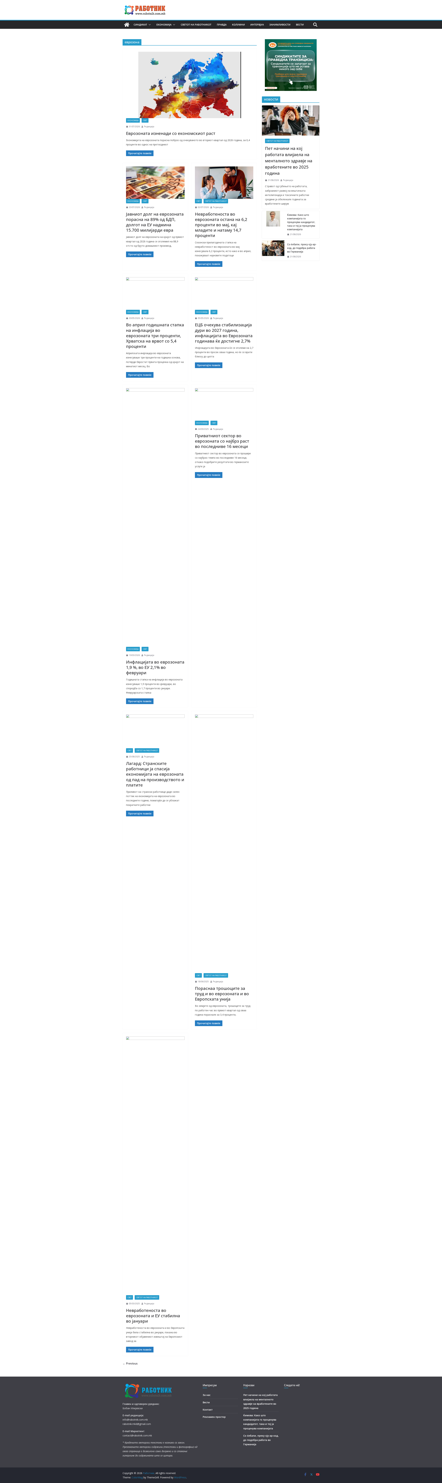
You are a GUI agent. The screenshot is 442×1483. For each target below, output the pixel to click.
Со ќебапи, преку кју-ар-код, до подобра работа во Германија (301, 248)
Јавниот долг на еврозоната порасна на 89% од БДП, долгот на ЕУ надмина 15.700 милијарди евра (155, 222)
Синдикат (140, 24)
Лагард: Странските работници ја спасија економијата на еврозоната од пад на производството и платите (155, 774)
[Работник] (127, 25)
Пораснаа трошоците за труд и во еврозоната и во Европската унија (222, 993)
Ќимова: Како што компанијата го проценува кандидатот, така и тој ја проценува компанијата (301, 222)
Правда (222, 24)
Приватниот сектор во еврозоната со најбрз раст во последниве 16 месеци (222, 441)
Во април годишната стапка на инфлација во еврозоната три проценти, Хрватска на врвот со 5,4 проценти (155, 335)
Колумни (238, 24)
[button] (149, 24)
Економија (163, 24)
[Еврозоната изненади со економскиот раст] (189, 85)
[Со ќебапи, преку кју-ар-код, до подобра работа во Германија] (273, 250)
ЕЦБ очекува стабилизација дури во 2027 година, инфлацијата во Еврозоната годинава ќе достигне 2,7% (224, 333)
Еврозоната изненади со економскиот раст (170, 133)
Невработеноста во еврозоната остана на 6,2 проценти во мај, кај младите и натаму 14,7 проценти (221, 224)
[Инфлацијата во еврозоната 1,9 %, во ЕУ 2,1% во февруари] (155, 517)
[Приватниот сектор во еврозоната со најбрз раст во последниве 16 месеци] (224, 404)
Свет (145, 120)
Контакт (208, 1409)
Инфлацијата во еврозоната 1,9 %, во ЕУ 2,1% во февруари (155, 667)
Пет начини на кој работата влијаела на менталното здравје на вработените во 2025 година (288, 160)
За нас (206, 1395)
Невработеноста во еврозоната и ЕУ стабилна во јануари (153, 1315)
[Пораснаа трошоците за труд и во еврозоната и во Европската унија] (224, 843)
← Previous (130, 1363)
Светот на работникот (196, 24)
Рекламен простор (214, 1416)
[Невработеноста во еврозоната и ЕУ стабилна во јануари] (155, 1165)
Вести (300, 24)
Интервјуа (257, 24)
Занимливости (279, 24)
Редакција (149, 126)
